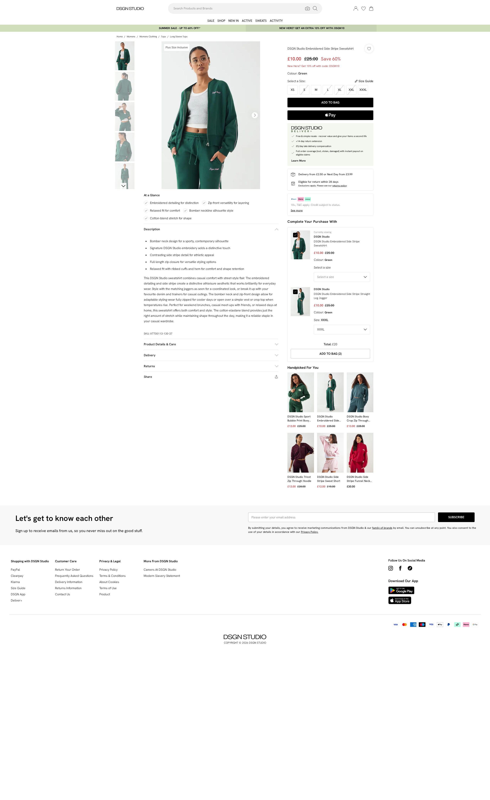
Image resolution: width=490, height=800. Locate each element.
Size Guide (18, 588)
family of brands (382, 528)
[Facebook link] (400, 568)
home (120, 36)
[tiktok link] (410, 568)
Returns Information (68, 588)
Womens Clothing (148, 36)
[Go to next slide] (255, 115)
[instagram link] (390, 568)
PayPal (15, 570)
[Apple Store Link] (401, 600)
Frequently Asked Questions (74, 576)
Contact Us (62, 594)
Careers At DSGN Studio (160, 570)
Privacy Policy (108, 570)
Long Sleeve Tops (179, 36)
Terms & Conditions (112, 576)
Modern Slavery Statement (162, 576)
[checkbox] (296, 235)
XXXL (363, 90)
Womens (131, 36)
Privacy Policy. (309, 532)
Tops (163, 36)
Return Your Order (67, 570)
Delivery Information (68, 582)
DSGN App (18, 594)
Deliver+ (16, 600)
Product (104, 594)
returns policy (339, 185)
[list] (211, 115)
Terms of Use (108, 588)
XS (292, 90)
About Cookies (109, 582)
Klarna (15, 582)
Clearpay (17, 576)
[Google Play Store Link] (401, 590)
